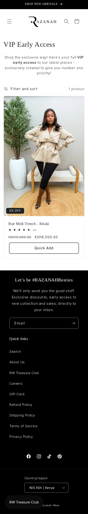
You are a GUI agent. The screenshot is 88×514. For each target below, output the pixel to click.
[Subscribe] (73, 323)
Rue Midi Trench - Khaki (28, 223)
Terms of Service (23, 426)
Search (15, 351)
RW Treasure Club (24, 373)
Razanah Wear (50, 505)
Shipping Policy (22, 415)
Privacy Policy (21, 437)
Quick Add (44, 248)
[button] (9, 21)
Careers (15, 383)
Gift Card (16, 394)
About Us (17, 362)
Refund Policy (20, 405)
